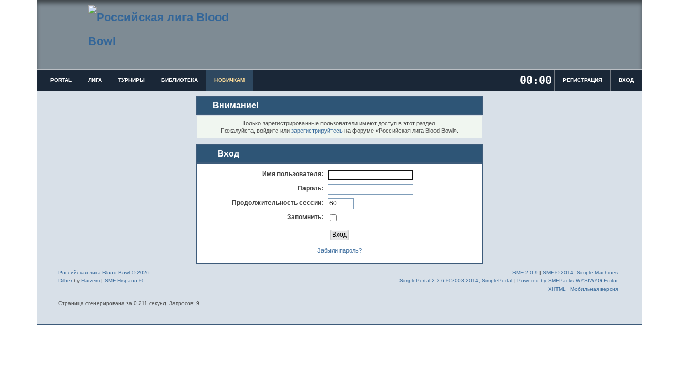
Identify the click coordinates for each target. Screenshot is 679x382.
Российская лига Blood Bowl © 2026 (104, 272)
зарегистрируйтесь (317, 130)
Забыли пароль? (339, 250)
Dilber (65, 280)
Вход (626, 80)
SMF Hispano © (124, 280)
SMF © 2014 (558, 272)
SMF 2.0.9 (525, 272)
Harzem (90, 280)
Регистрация (582, 80)
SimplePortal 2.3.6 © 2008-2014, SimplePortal (455, 280)
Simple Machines (597, 272)
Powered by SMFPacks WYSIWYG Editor (567, 280)
